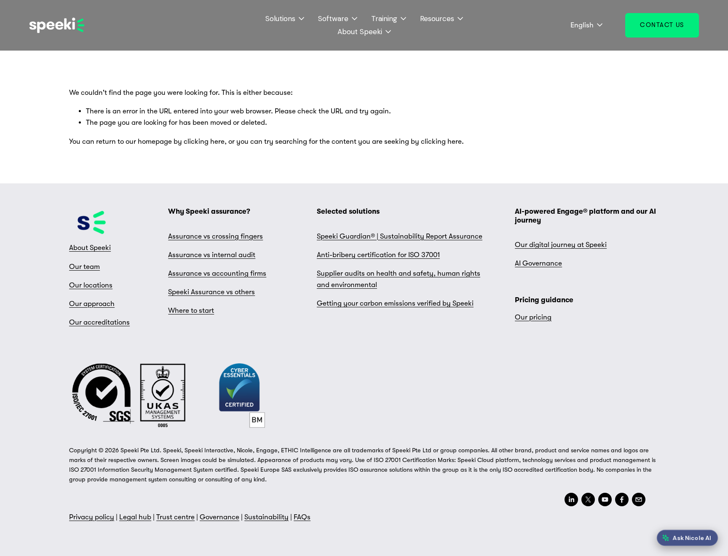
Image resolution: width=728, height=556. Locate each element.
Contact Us (662, 25)
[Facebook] (622, 499)
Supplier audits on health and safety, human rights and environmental (398, 279)
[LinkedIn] (571, 499)
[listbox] (581, 25)
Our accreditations (99, 322)
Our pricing (533, 317)
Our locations (90, 285)
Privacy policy (91, 517)
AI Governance (538, 263)
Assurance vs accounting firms (217, 273)
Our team (84, 267)
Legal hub (135, 517)
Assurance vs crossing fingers (215, 236)
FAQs (302, 517)
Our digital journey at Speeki (561, 245)
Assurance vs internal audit (211, 255)
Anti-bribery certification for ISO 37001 (378, 255)
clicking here (204, 141)
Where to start (191, 310)
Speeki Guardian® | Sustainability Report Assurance (399, 236)
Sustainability (266, 517)
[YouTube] (605, 499)
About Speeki (90, 248)
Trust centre (175, 517)
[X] (588, 499)
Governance (219, 517)
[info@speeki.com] (638, 499)
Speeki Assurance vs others (211, 292)
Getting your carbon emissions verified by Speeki (395, 303)
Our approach (92, 304)
